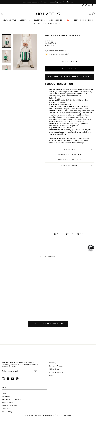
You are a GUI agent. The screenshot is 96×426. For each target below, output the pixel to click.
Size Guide (6, 396)
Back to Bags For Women (49, 324)
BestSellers (80, 20)
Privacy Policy (7, 412)
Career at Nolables (56, 372)
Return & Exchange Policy (11, 399)
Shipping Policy (7, 402)
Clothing (23, 20)
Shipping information (69, 154)
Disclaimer (69, 149)
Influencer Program (56, 366)
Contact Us (6, 409)
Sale (69, 20)
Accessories (56, 20)
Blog (90, 20)
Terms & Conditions (9, 406)
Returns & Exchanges (69, 160)
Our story (52, 363)
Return (37, 24)
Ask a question (69, 165)
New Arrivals (9, 20)
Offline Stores (54, 369)
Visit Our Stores (52, 24)
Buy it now (69, 77)
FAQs (4, 393)
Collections (39, 20)
